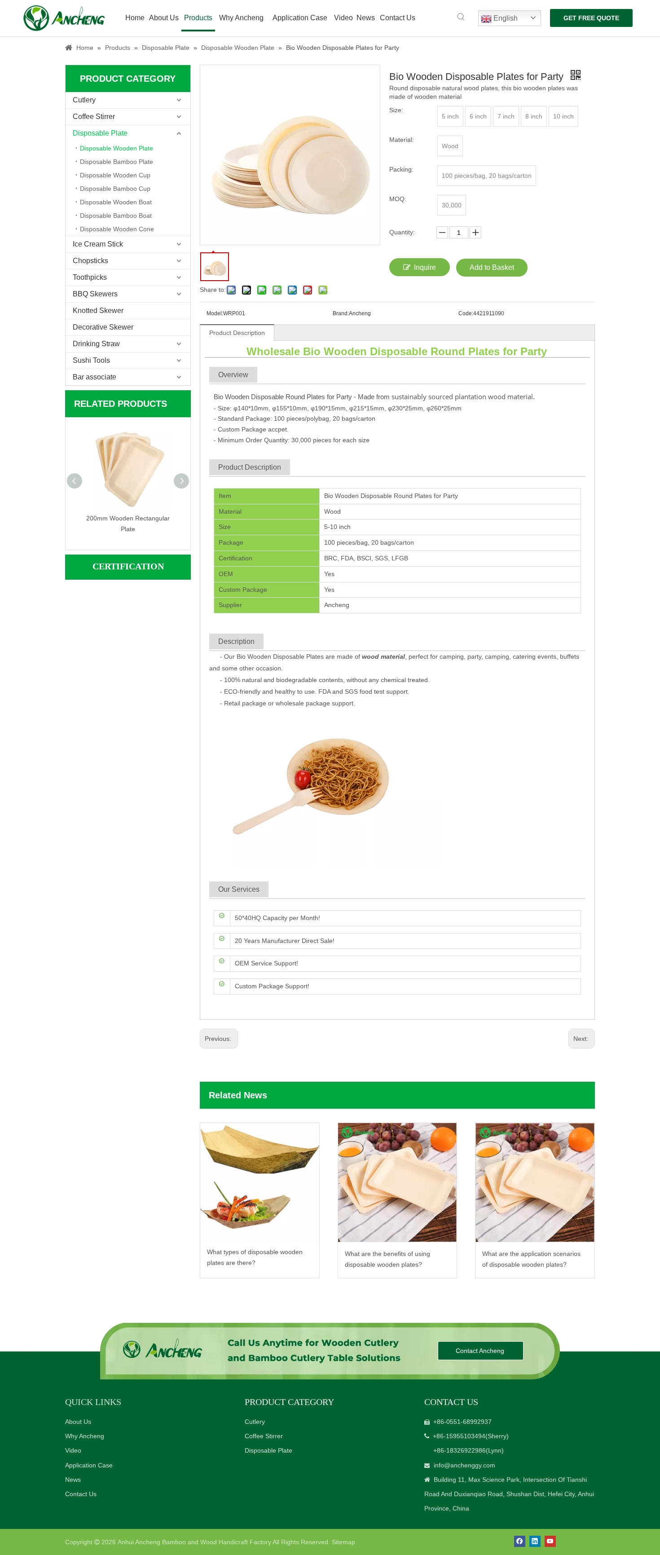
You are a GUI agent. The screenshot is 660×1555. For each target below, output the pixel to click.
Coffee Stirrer (94, 116)
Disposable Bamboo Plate (116, 161)
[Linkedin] (535, 1541)
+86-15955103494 (459, 1436)
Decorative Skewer (103, 327)
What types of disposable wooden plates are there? (255, 1257)
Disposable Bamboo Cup (115, 188)
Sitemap (343, 1542)
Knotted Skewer (98, 310)
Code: (465, 313)
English (505, 18)
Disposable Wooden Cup (115, 175)
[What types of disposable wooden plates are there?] (259, 1181)
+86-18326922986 (459, 1450)
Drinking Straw (96, 344)
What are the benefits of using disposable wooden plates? (387, 1259)
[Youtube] (550, 1541)
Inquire (425, 267)
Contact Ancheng (481, 1350)
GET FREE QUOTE (591, 18)
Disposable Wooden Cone (117, 229)
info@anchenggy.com (464, 1465)
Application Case (89, 1465)
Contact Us (81, 1494)
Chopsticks (90, 260)
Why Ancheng (84, 1436)
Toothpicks (90, 277)
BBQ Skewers (95, 294)
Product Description (237, 332)
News (73, 1479)
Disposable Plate (100, 133)
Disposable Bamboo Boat (116, 215)
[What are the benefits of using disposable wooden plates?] (397, 1182)
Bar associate (94, 377)
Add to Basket (492, 267)
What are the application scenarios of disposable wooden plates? (531, 1259)
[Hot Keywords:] (461, 17)
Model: (215, 313)
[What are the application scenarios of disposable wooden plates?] (534, 1182)
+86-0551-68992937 (462, 1421)
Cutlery (84, 100)
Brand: (341, 313)
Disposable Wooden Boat (116, 202)
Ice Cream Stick (98, 244)
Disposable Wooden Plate (116, 148)
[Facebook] (519, 1541)
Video (73, 1450)
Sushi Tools (91, 360)
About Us (78, 1421)
